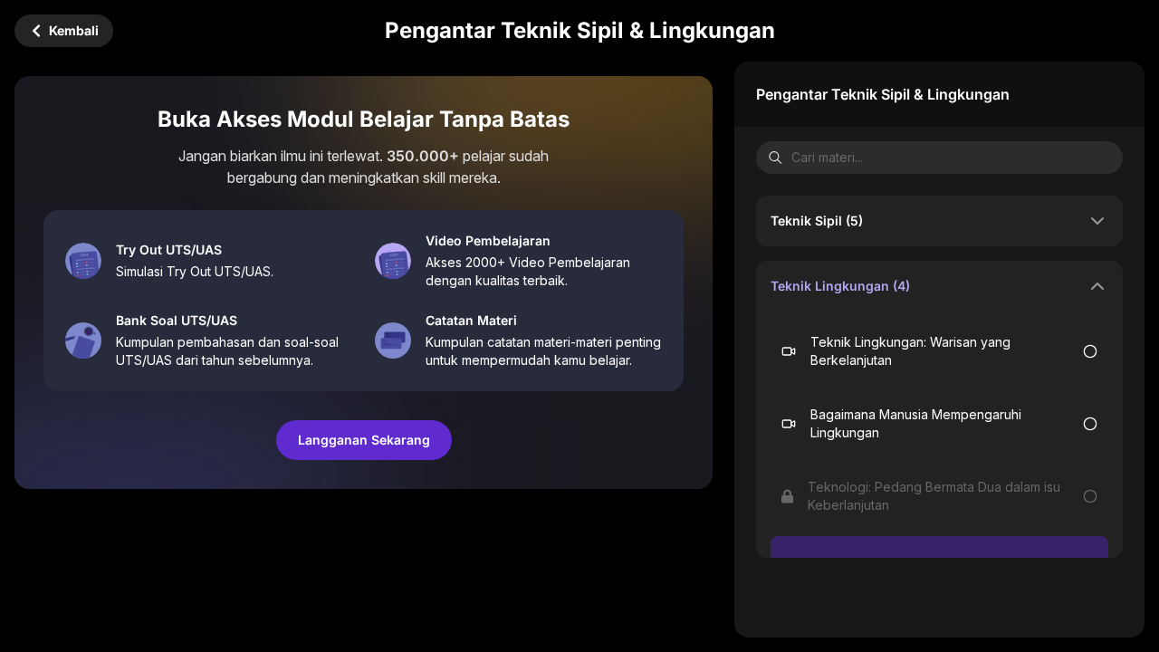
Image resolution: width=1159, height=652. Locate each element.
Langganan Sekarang (364, 439)
